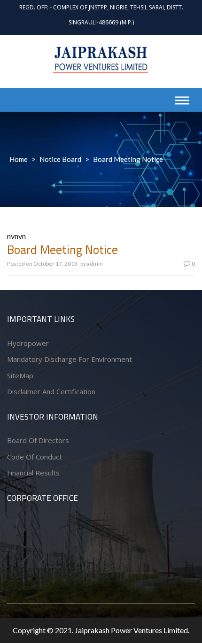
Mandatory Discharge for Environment (69, 359)
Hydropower (28, 343)
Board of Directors (38, 440)
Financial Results (33, 472)
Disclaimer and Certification (51, 391)
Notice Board (60, 159)
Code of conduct (34, 456)
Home (18, 159)
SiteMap (20, 375)
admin (95, 263)
